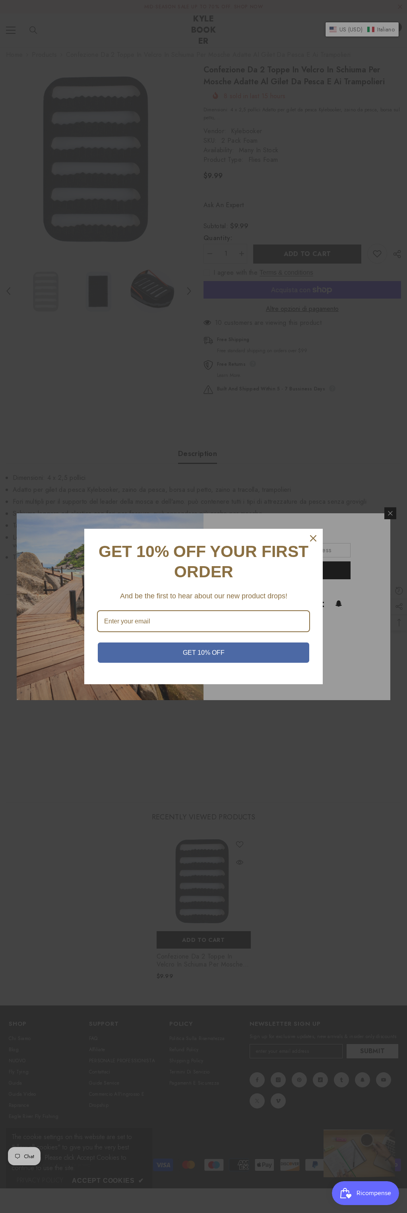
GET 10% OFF (204, 652)
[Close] (313, 538)
